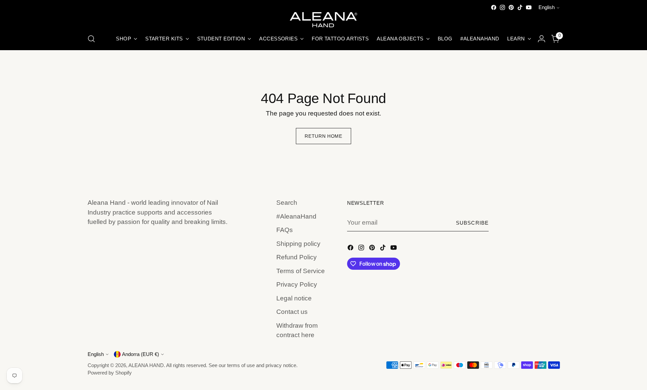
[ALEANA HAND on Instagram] (502, 7)
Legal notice (294, 298)
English (546, 7)
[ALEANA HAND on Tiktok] (520, 7)
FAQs (284, 229)
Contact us (292, 311)
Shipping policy (298, 243)
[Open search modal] (91, 38)
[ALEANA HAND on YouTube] (529, 7)
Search (286, 202)
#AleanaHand (296, 216)
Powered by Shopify (110, 373)
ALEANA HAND (146, 365)
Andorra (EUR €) (140, 354)
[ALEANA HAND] (323, 19)
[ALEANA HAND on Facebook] (494, 7)
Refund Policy (296, 257)
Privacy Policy (296, 284)
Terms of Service (300, 270)
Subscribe (472, 223)
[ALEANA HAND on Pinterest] (511, 7)
